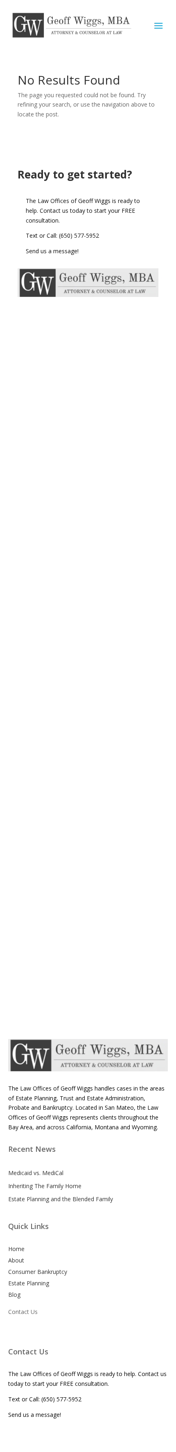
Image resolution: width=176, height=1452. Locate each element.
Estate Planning (28, 1283)
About (16, 1260)
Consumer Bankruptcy (37, 1272)
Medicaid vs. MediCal (35, 1173)
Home (16, 1249)
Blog (14, 1294)
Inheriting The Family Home (44, 1186)
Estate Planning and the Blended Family (60, 1199)
